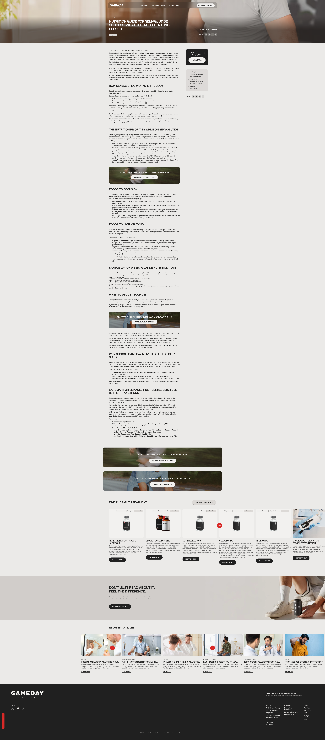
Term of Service (168, 732)
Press (305, 712)
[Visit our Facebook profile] (18, 708)
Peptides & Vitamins (272, 710)
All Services (269, 724)
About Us (307, 708)
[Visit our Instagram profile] (12, 708)
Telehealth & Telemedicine (288, 708)
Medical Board (308, 710)
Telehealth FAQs (289, 714)
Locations (155, 5)
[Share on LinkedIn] (209, 34)
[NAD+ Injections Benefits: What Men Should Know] (223, 645)
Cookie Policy (182, 732)
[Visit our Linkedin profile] (23, 708)
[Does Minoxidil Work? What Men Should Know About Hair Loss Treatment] (101, 645)
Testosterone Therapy (250, 659)
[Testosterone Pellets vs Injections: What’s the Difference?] (263, 645)
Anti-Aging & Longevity (128, 659)
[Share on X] (215, 34)
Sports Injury (270, 722)
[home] (116, 5)
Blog (110, 17)
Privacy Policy (175, 732)
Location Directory (307, 715)
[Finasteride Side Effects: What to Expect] (304, 645)
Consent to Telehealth (290, 712)
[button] (144, 5)
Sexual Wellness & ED (272, 717)
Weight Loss (115, 17)
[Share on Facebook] (212, 34)
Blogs (171, 5)
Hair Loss (83, 659)
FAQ (177, 5)
